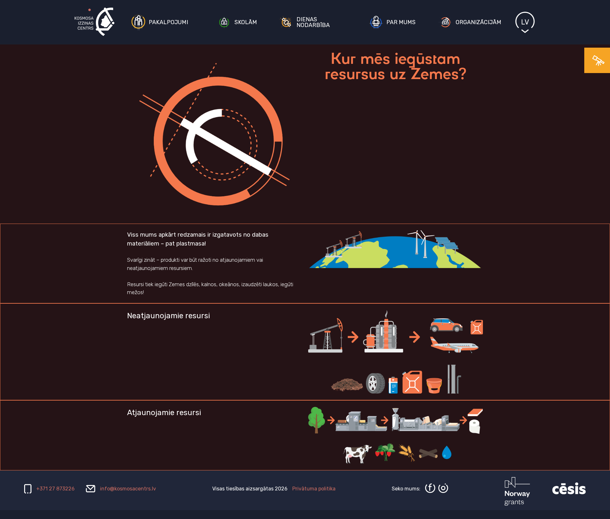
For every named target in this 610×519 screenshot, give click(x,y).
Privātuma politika (314, 488)
